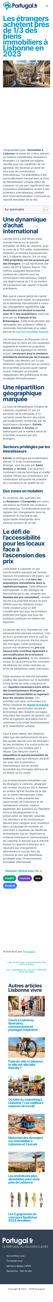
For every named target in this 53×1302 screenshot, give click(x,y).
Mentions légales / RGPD (18, 1266)
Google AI (10, 885)
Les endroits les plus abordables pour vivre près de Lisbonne (23, 1179)
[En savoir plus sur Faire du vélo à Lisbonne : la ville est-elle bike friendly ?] (26, 1048)
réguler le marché (37, 704)
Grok (37, 878)
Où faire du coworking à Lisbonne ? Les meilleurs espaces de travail (25, 1103)
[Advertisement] (26, 118)
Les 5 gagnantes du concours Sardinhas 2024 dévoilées (26, 971)
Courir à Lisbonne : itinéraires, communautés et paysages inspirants (23, 1025)
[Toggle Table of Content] (43, 209)
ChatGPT (9, 878)
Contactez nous (14, 1261)
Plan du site (26, 1271)
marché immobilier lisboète (32, 331)
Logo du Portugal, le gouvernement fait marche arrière (26, 963)
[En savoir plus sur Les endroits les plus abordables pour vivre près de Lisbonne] (26, 1163)
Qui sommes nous (15, 1256)
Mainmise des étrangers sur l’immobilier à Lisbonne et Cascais (25, 1141)
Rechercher (12, 1271)
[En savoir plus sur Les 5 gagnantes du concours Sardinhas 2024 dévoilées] (26, 1201)
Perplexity (25, 878)
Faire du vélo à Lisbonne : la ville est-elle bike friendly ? (26, 1064)
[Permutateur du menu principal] (47, 6)
